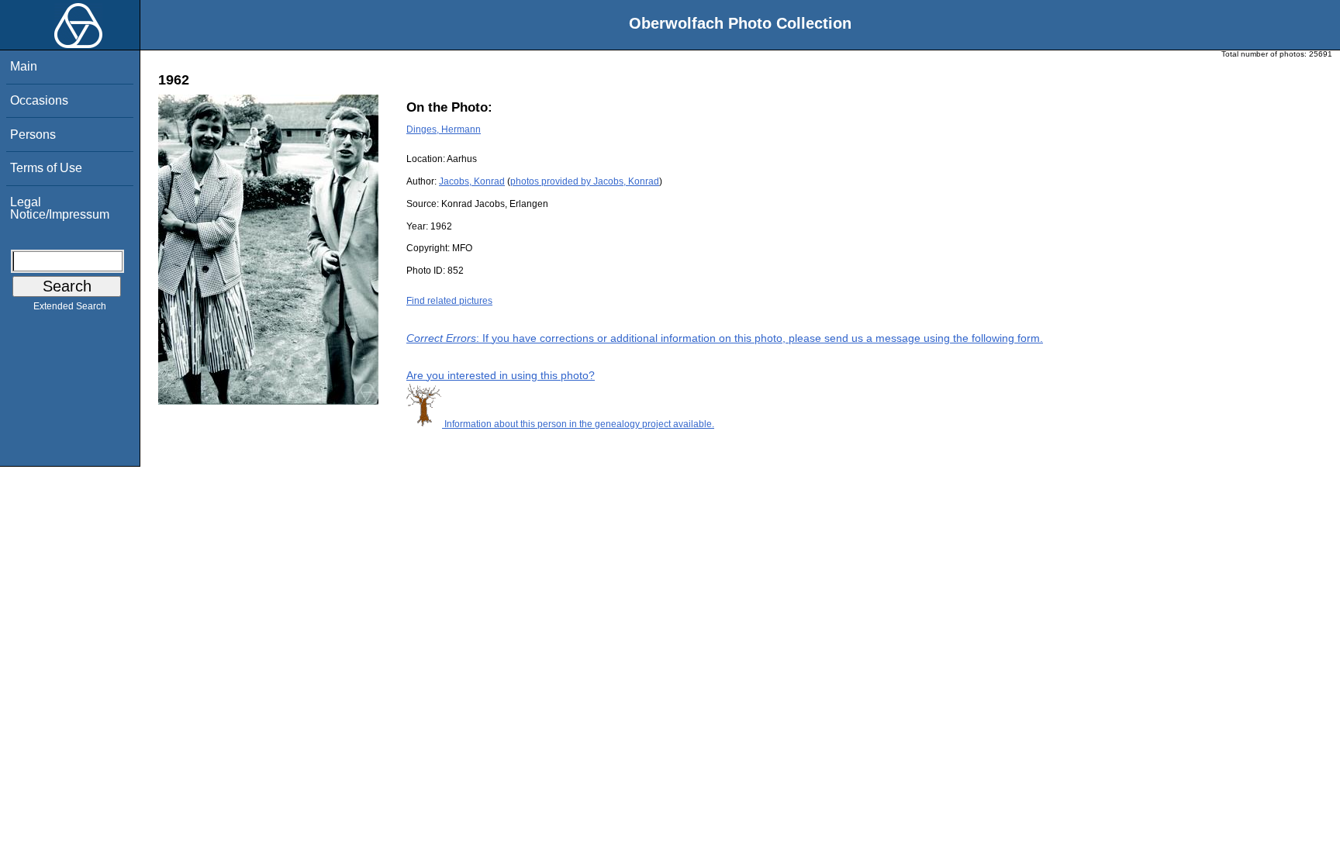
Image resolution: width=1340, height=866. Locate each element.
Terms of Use (46, 167)
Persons (33, 134)
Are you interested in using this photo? (500, 375)
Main (23, 66)
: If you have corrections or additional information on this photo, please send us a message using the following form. (724, 338)
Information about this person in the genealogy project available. (578, 424)
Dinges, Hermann (443, 129)
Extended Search (69, 306)
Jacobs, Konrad (472, 181)
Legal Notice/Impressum (59, 208)
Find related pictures (449, 300)
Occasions (39, 100)
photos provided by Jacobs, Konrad (584, 181)
